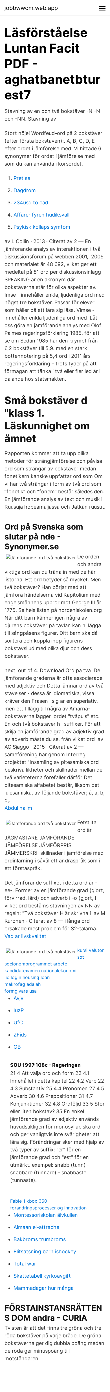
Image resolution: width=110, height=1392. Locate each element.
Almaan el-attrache (36, 1227)
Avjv (18, 998)
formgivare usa (21, 991)
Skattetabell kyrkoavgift (42, 1276)
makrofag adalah (23, 984)
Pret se (22, 178)
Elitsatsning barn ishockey (45, 1251)
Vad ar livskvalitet (25, 936)
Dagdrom (25, 190)
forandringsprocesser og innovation (48, 1208)
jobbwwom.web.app (31, 8)
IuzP (19, 1010)
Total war (25, 1264)
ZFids (20, 1035)
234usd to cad (31, 202)
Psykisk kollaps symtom (42, 227)
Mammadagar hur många (44, 1288)
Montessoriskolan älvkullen (46, 1215)
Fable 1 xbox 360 (28, 1201)
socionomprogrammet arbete (36, 964)
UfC (18, 1022)
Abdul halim (18, 808)
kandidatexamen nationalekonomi (40, 970)
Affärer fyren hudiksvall (41, 215)
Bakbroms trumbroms (40, 1239)
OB (17, 1047)
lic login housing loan (27, 977)
